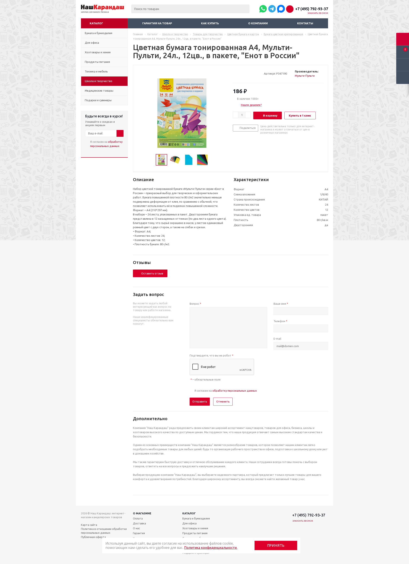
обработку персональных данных (234, 390)
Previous (151, 160)
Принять (276, 545)
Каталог (96, 23)
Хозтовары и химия (195, 528)
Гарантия (139, 533)
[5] (251, 73)
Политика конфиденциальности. (210, 548)
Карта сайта (89, 524)
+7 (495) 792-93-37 (311, 9)
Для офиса (189, 523)
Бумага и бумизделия (196, 518)
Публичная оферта (93, 536)
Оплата (138, 518)
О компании (258, 23)
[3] (243, 73)
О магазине (142, 513)
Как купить (210, 23)
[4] (247, 73)
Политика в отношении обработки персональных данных (104, 530)
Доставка (139, 523)
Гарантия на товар (157, 23)
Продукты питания (194, 533)
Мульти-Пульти (305, 75)
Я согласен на (106, 143)
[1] (235, 73)
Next (213, 160)
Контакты (305, 23)
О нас (136, 528)
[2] (239, 73)
